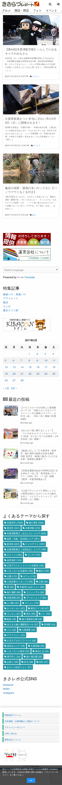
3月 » (14, 388)
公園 (12, 576)
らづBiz (13, 602)
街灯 (43, 661)
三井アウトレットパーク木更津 (25, 565)
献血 (11, 619)
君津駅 (49, 624)
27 (14, 380)
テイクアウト (35, 544)
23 (38, 373)
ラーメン (31, 602)
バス (11, 629)
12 (6, 367)
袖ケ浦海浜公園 (32, 619)
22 (30, 373)
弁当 (28, 661)
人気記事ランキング (20, 581)
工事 (43, 581)
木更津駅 (32, 527)
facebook (8, 685)
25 (53, 373)
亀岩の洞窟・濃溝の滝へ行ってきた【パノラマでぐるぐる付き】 (31, 190)
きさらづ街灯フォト (19, 667)
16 (38, 367)
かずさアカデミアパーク (21, 640)
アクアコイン (16, 635)
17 (46, 367)
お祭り (12, 661)
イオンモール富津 (18, 651)
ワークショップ (36, 597)
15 (30, 367)
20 (14, 373)
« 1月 (6, 388)
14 (22, 367)
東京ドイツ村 (10, 310)
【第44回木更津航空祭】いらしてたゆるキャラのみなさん (31, 51)
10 (46, 360)
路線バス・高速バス (14, 294)
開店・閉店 (22, 10)
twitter (6, 688)
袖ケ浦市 (36, 522)
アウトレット (10, 298)
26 (6, 380)
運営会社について (12, 739)
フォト (37, 10)
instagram (8, 693)
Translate (29, 277)
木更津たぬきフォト (32, 586)
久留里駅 (28, 629)
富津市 (13, 544)
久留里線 (37, 645)
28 (22, 380)
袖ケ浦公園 (34, 656)
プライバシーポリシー (14, 727)
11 (53, 360)
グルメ (6, 10)
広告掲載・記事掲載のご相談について (22, 721)
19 (6, 373)
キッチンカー (16, 608)
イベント (51, 10)
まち (34, 214)
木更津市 (15, 522)
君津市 (13, 527)
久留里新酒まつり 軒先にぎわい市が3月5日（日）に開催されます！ (30, 120)
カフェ (29, 576)
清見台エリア (16, 645)
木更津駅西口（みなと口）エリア (26, 533)
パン (45, 613)
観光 (5, 302)
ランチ (7, 306)
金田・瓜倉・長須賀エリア (23, 538)
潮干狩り (14, 656)
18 (53, 367)
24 (46, 373)
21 (22, 373)
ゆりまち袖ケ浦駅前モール (22, 624)
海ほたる (42, 651)
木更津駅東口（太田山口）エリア (26, 549)
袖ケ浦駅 (14, 592)
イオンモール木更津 (20, 570)
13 (14, 367)
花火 (30, 613)
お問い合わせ (10, 733)
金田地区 (14, 560)
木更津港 (14, 597)
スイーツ (14, 554)
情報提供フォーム (12, 714)
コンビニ (14, 613)
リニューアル (35, 592)
